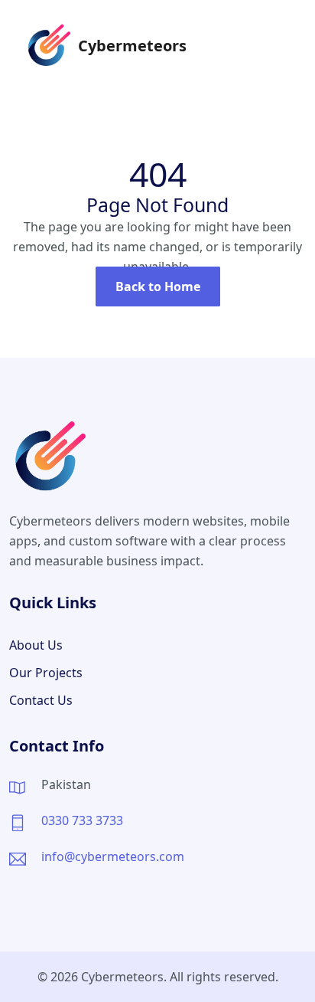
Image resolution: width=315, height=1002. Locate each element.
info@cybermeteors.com (112, 856)
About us (36, 645)
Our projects (46, 672)
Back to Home (157, 286)
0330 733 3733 (82, 820)
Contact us (41, 700)
